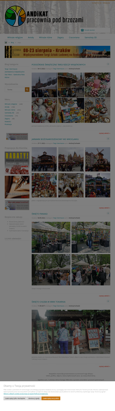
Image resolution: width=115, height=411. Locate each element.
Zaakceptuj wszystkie (51, 398)
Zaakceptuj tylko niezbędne (15, 398)
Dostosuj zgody (34, 398)
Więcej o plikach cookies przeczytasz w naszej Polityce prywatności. (26, 394)
